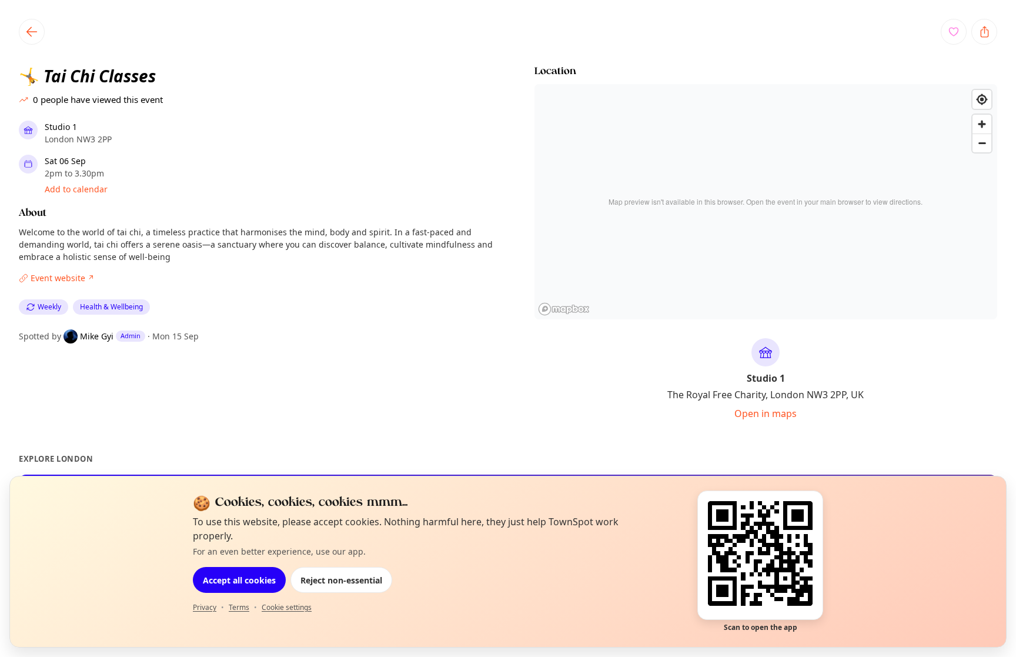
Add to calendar (76, 189)
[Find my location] (981, 99)
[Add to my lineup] (954, 32)
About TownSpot (619, 503)
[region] (765, 201)
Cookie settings (287, 607)
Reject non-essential (341, 580)
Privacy (204, 607)
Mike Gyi (96, 336)
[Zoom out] (981, 143)
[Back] (32, 32)
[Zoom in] (981, 124)
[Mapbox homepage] (564, 309)
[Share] (984, 32)
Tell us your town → (401, 503)
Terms (239, 607)
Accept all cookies (239, 580)
